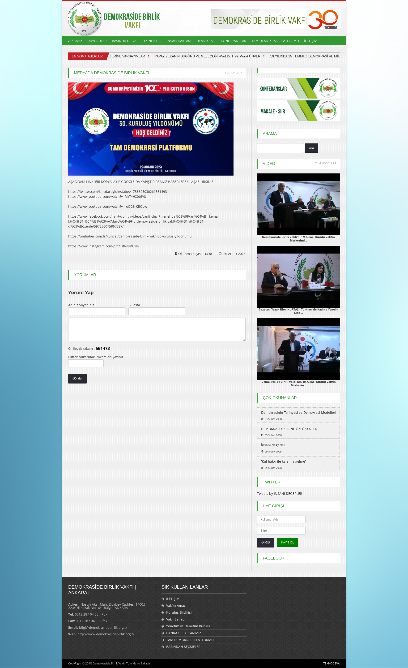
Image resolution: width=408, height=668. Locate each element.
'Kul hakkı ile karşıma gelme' (283, 461)
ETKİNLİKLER (152, 41)
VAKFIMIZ (75, 41)
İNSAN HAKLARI (179, 41)
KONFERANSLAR (233, 41)
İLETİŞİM (310, 41)
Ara (311, 148)
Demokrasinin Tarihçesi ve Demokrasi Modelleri (298, 412)
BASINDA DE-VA (124, 41)
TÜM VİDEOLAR (324, 163)
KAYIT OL (287, 542)
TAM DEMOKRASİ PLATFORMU (275, 41)
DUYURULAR (97, 41)
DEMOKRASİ (206, 41)
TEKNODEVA (331, 663)
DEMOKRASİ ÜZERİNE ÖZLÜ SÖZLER (289, 429)
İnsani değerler (273, 445)
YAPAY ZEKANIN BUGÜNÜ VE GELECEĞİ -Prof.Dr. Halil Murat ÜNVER (196, 56)
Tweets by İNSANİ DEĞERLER (279, 493)
